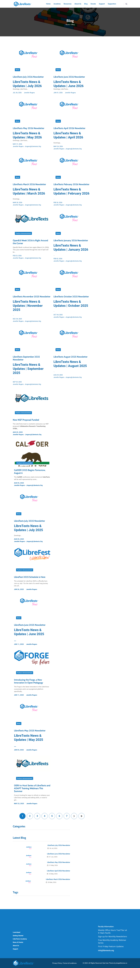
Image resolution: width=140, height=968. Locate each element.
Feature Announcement (23, 233)
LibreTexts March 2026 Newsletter (29, 184)
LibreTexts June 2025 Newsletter (29, 625)
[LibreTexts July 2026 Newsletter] (31, 60)
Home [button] (48, 4)
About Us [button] (78, 4)
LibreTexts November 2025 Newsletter (31, 296)
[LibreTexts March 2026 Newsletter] (31, 167)
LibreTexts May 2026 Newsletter (28, 128)
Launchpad (16, 932)
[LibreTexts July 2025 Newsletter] (32, 504)
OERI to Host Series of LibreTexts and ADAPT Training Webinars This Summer (32, 788)
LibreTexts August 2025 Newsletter (70, 356)
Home (68, 24)
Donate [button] (93, 4)
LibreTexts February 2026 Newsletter (71, 184)
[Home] (23, 3)
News (17, 70)
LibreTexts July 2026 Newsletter (28, 76)
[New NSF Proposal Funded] (31, 403)
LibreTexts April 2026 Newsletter (69, 128)
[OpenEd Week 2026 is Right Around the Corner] (31, 223)
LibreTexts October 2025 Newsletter (71, 296)
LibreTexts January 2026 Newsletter (70, 240)
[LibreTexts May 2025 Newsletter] (32, 713)
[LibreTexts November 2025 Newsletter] (31, 279)
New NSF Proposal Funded (26, 419)
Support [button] (102, 4)
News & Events (18, 942)
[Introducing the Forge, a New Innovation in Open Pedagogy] (32, 663)
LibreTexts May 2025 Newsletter (29, 730)
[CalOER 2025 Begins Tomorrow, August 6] (32, 453)
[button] (126, 4)
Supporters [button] (112, 4)
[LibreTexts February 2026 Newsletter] (72, 167)
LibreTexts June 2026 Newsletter (69, 76)
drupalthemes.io (121, 963)
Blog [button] (86, 4)
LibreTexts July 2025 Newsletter (29, 521)
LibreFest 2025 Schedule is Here (29, 577)
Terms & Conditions (70, 963)
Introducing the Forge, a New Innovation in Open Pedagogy (28, 681)
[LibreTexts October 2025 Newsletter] (72, 279)
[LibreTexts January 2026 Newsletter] (72, 223)
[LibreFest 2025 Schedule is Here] (32, 560)
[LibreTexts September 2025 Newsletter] (31, 340)
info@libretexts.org (106, 950)
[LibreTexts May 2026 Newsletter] (31, 111)
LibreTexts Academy (20, 939)
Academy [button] (57, 4)
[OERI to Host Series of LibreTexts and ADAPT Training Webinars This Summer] (32, 768)
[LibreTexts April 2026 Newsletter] (72, 111)
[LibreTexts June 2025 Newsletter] (32, 608)
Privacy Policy (57, 963)
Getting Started (18, 936)
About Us (16, 945)
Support (15, 949)
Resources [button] (67, 4)
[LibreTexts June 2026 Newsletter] (72, 60)
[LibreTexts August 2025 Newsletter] (72, 340)
